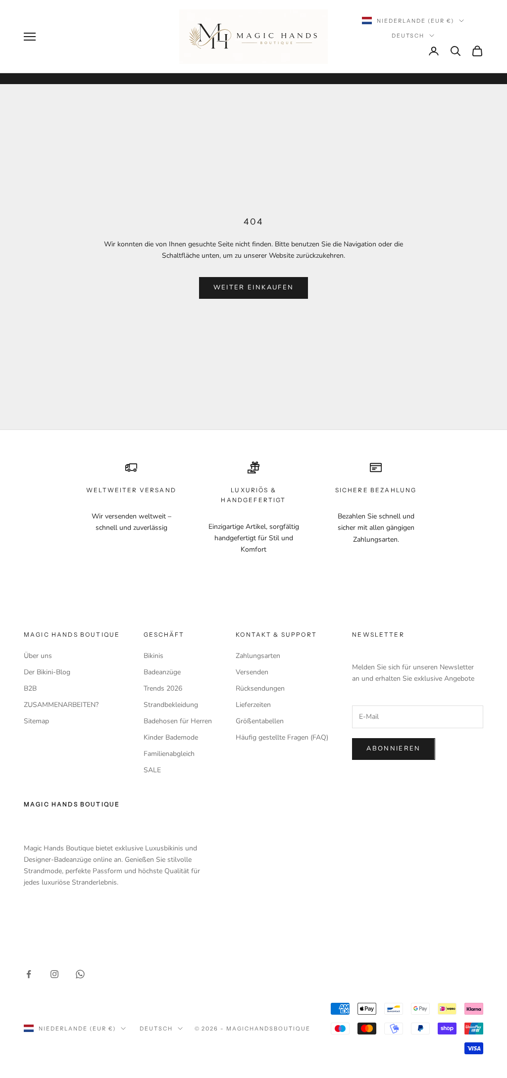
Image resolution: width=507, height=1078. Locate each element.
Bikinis (153, 655)
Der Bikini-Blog (47, 672)
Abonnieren (393, 748)
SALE (152, 770)
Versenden (252, 672)
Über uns (38, 655)
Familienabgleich (169, 753)
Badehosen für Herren (178, 721)
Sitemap (36, 721)
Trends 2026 (163, 688)
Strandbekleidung (171, 704)
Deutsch (408, 35)
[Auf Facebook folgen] (29, 974)
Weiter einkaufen (253, 287)
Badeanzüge (162, 672)
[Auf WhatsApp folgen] (80, 974)
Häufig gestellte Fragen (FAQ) (282, 737)
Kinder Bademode (171, 737)
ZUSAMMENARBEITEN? (61, 704)
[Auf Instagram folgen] (54, 974)
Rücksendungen (260, 688)
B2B (30, 688)
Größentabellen (260, 721)
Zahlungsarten (258, 655)
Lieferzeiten (253, 704)
